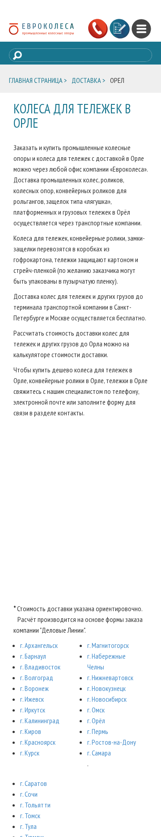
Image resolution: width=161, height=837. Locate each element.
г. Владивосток (40, 666)
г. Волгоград (36, 677)
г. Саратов (33, 783)
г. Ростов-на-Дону (111, 742)
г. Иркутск (32, 709)
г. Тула (28, 826)
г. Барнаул (33, 655)
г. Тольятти (35, 804)
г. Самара (99, 752)
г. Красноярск (37, 742)
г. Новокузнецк (106, 688)
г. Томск (30, 815)
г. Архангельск (39, 645)
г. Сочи (29, 794)
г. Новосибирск (107, 699)
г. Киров (30, 731)
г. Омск (96, 709)
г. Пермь (97, 731)
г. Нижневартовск (110, 677)
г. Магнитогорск (108, 645)
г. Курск (29, 752)
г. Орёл (96, 720)
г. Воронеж (34, 688)
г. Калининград (39, 720)
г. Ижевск (32, 699)
